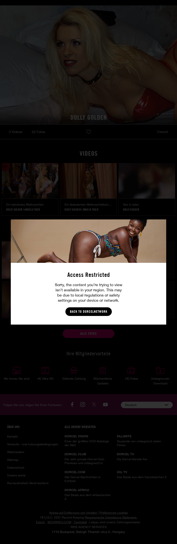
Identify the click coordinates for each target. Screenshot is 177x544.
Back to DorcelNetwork (88, 311)
